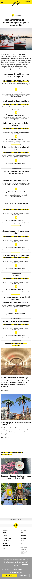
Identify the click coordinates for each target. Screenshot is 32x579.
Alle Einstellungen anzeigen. (16, 572)
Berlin (22, 533)
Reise (22, 543)
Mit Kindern (6, 546)
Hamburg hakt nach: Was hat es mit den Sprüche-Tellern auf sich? (16, 477)
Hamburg (23, 535)
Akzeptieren (23, 575)
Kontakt (22, 556)
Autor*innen (24, 547)
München (23, 538)
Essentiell (6, 569)
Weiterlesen (5, 390)
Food (4, 533)
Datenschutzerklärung (16, 96)
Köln (22, 541)
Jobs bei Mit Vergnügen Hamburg (24, 552)
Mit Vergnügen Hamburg (16, 3)
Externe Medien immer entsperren (16, 92)
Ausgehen (6, 541)
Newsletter (23, 549)
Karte (4, 548)
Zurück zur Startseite (16, 519)
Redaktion (18, 15)
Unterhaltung (7, 538)
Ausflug (5, 535)
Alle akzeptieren (9, 575)
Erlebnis (5, 543)
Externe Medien (17, 569)
